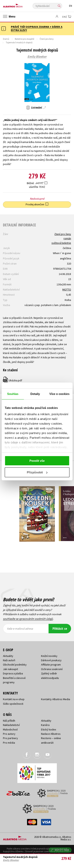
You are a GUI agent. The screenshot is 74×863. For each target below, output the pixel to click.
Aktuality (8, 656)
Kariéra (45, 725)
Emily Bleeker (37, 56)
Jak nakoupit (10, 669)
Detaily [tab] (35, 394)
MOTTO (66, 289)
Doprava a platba (13, 673)
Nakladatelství (11, 725)
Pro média (9, 742)
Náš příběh (9, 720)
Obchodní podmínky (15, 664)
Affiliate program (51, 664)
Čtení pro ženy (47, 38)
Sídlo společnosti (13, 703)
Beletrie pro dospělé (24, 38)
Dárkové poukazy (51, 660)
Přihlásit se (59, 628)
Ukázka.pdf (12, 380)
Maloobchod (10, 729)
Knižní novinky (49, 656)
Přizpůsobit (35, 472)
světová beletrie (61, 243)
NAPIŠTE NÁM (62, 850)
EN (70, 5)
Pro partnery (10, 738)
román (67, 238)
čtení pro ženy (62, 234)
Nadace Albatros (51, 734)
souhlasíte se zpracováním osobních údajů (28, 619)
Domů (6, 38)
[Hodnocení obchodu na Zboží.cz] (18, 792)
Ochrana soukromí (52, 669)
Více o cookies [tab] (59, 394)
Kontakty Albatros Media (55, 699)
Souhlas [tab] (13, 394)
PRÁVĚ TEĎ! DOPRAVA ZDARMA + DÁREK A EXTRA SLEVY (36, 28)
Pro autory (9, 734)
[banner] (20, 4)
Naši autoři (9, 660)
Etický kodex (48, 729)
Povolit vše (37, 460)
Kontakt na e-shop (13, 699)
